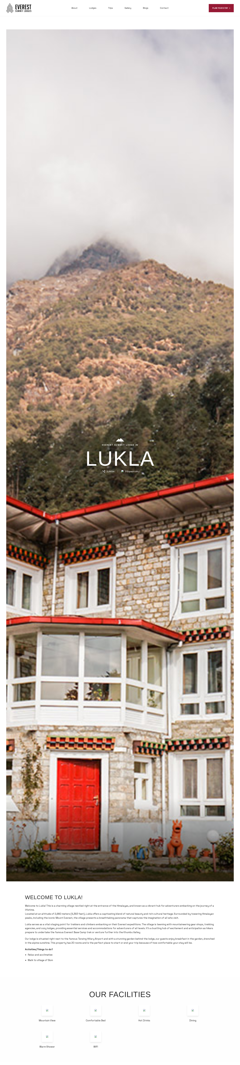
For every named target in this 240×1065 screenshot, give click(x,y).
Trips (110, 8)
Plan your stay (220, 8)
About (74, 8)
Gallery (128, 8)
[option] (120, 455)
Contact (164, 8)
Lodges (92, 8)
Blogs (145, 8)
